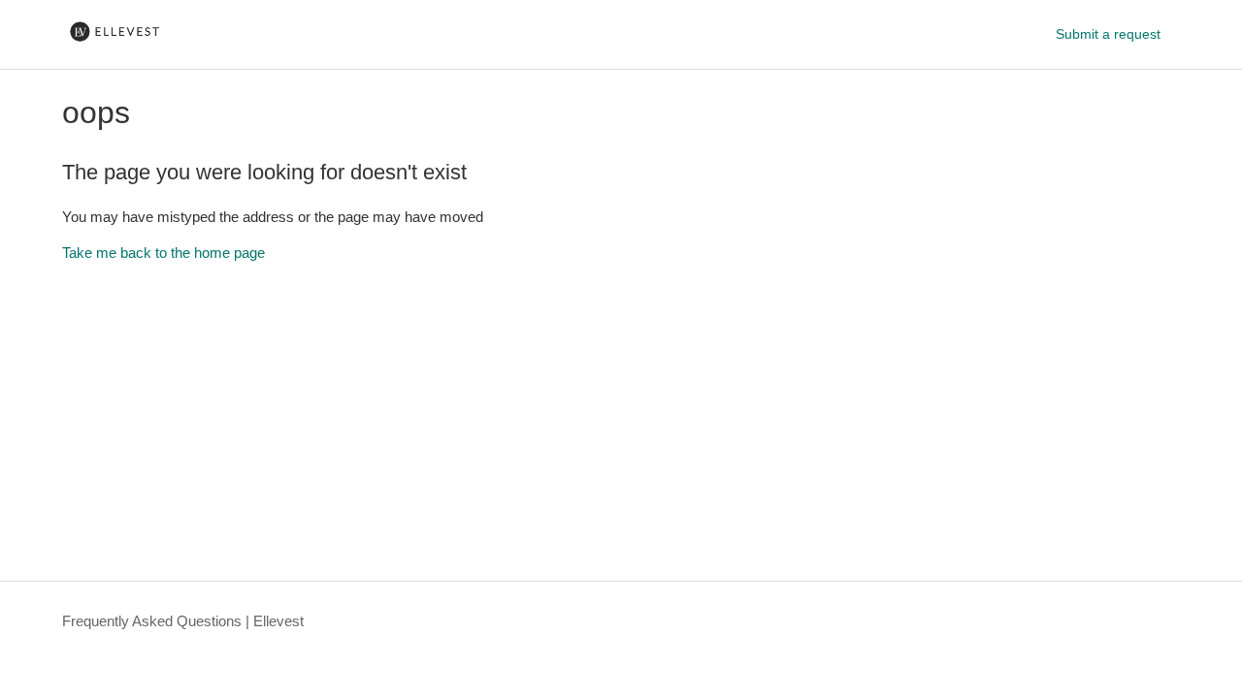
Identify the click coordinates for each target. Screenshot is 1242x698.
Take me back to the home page (163, 252)
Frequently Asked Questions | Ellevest (183, 621)
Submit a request (1108, 34)
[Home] (114, 44)
